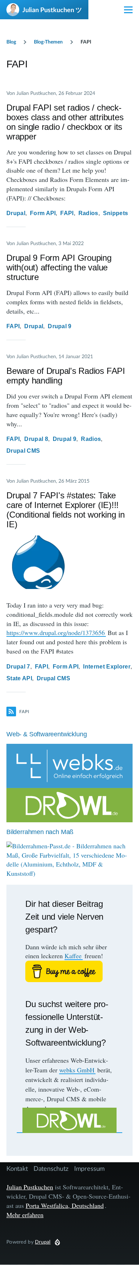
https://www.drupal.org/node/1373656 (55, 632)
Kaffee (73, 955)
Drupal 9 (60, 326)
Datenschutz (51, 1168)
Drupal (15, 213)
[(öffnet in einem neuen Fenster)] (69, 971)
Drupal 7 (18, 667)
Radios (88, 213)
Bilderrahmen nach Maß (39, 831)
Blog (11, 42)
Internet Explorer (106, 667)
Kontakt (17, 1168)
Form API (43, 213)
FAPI (66, 213)
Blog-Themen (48, 42)
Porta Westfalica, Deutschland (65, 1205)
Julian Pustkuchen (29, 1187)
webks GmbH (76, 1070)
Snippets (115, 213)
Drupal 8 (36, 439)
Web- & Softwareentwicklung (46, 734)
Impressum (89, 1168)
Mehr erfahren (24, 1214)
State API (19, 678)
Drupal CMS (23, 451)
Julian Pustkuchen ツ (52, 10)
